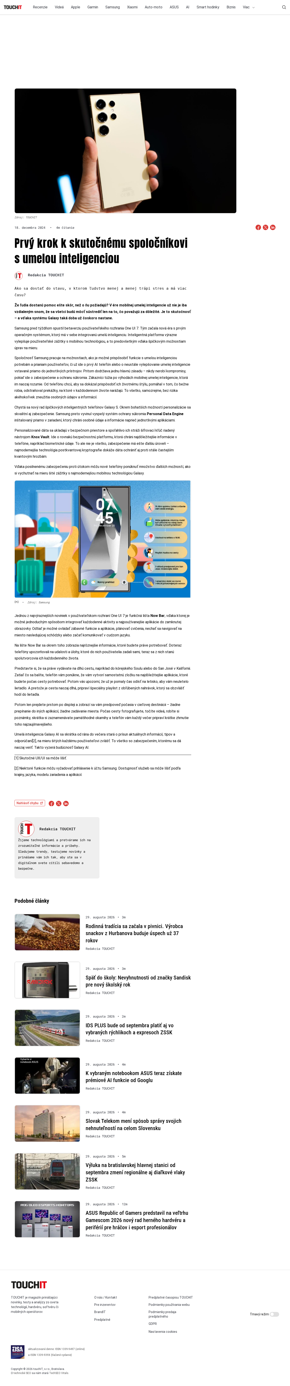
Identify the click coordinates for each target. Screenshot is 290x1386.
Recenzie (40, 7)
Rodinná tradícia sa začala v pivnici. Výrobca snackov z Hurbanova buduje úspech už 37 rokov (134, 933)
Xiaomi (132, 7)
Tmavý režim (260, 1314)
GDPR (153, 1324)
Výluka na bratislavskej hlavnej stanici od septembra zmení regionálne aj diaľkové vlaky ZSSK (135, 1172)
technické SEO (22, 1373)
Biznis (231, 7)
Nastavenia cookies (163, 1331)
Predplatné (102, 1319)
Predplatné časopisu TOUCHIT (171, 1297)
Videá (59, 7)
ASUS (174, 7)
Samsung (112, 7)
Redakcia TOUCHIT (46, 274)
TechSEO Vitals (58, 1373)
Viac (247, 7)
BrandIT (100, 1312)
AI (187, 7)
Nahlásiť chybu (28, 803)
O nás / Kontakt (105, 1297)
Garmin (92, 7)
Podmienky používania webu (169, 1305)
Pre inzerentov (105, 1305)
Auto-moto (153, 7)
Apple (75, 7)
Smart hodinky (208, 7)
